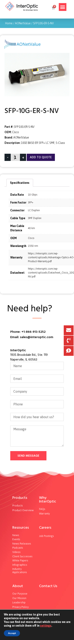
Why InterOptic (47, 499)
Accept (12, 633)
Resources (20, 527)
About (17, 586)
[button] (62, 7)
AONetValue (23, 23)
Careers (45, 527)
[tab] (19, 183)
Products (19, 497)
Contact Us (48, 586)
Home (9, 23)
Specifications (19, 182)
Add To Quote (41, 157)
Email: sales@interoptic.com (31, 337)
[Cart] (53, 8)
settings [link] (45, 625)
